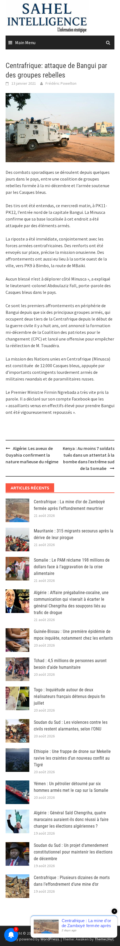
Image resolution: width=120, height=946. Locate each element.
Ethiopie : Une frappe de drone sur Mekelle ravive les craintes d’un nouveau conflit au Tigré (72, 758)
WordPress (49, 939)
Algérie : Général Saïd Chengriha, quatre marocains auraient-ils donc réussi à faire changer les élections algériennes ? (71, 819)
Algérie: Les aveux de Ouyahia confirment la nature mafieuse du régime (32, 455)
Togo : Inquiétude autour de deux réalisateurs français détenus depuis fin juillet (69, 696)
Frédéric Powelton (60, 83)
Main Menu (25, 42)
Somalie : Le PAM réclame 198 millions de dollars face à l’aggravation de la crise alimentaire (72, 566)
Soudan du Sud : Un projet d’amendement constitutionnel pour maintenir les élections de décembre (73, 852)
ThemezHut (104, 939)
